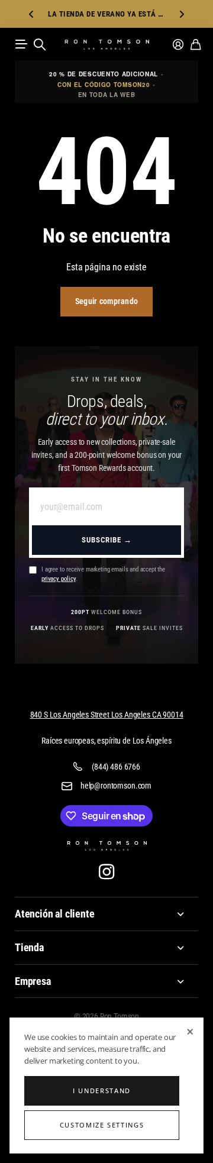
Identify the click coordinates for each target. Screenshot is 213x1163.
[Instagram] (106, 872)
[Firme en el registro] (178, 44)
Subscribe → (107, 539)
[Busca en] (40, 44)
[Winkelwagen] (196, 44)
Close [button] (106, 914)
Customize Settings (102, 1124)
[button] (31, 14)
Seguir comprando (106, 301)
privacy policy (58, 579)
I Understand (102, 1090)
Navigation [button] (21, 44)
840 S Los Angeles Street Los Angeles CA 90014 (106, 714)
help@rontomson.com (115, 785)
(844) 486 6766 (116, 766)
